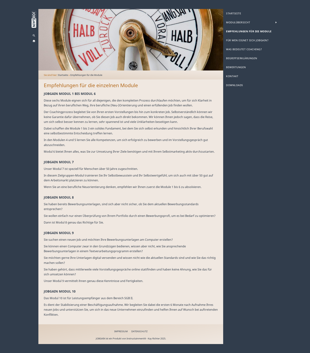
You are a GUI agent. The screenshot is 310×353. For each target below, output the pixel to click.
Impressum (121, 331)
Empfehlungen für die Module (86, 75)
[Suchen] (33, 35)
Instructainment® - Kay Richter (143, 338)
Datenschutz (139, 331)
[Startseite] (33, 41)
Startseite (63, 75)
